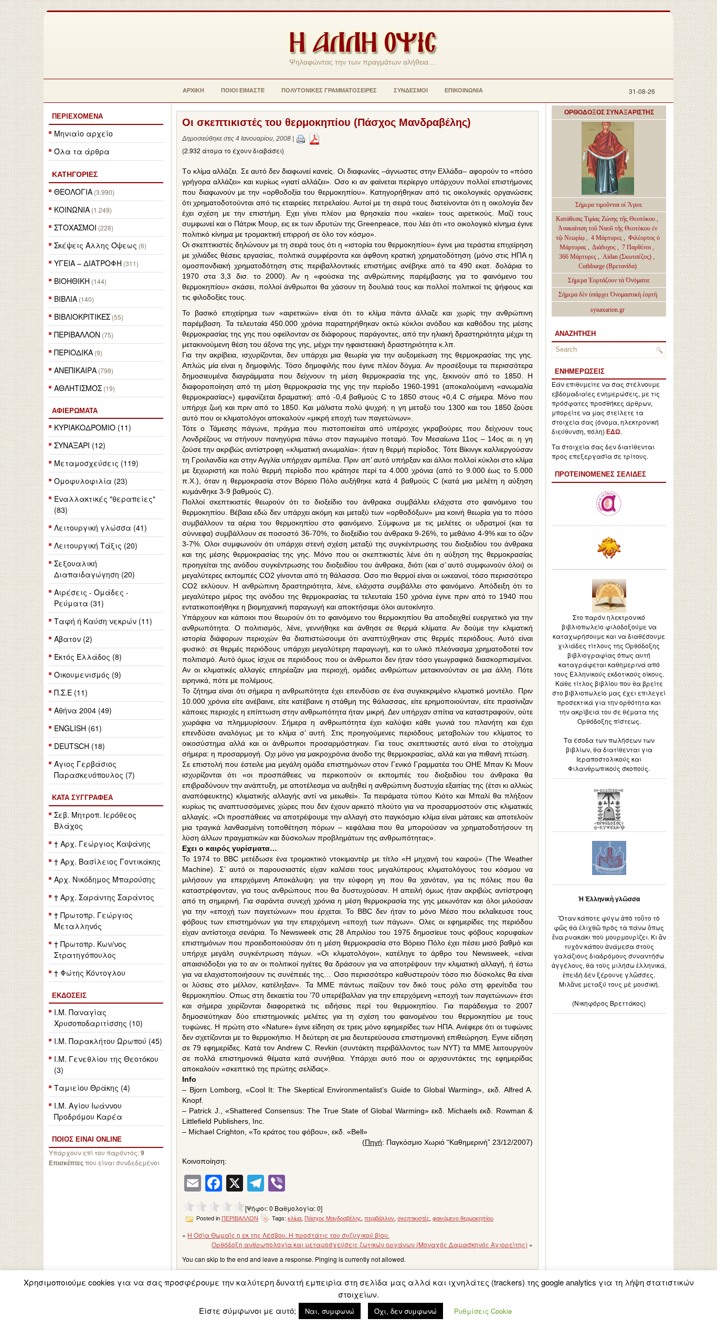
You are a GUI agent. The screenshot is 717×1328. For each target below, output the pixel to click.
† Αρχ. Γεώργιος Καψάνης (102, 843)
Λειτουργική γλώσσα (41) (100, 527)
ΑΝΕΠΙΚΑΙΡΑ (75, 370)
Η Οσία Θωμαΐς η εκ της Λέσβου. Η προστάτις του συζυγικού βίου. (288, 1234)
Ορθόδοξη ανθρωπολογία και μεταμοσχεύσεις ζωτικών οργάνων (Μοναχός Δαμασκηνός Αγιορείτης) (370, 1244)
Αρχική (193, 90)
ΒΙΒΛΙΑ (65, 298)
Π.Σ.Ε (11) (71, 692)
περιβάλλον (379, 1218)
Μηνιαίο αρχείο (83, 133)
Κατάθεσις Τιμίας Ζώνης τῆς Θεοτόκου (606, 219)
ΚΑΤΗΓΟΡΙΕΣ (75, 174)
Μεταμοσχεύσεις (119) (96, 463)
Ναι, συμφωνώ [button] (329, 1311)
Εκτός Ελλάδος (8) (88, 656)
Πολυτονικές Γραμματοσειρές (329, 90)
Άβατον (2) (73, 639)
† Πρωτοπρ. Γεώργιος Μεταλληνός (93, 920)
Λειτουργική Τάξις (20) (96, 545)
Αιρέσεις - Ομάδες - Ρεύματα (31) (91, 597)
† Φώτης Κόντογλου (89, 972)
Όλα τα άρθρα (82, 151)
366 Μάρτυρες (578, 256)
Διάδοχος (604, 247)
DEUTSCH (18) (79, 746)
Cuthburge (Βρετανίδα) (607, 266)
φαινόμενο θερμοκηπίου (463, 1218)
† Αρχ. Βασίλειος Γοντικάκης (107, 861)
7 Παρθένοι (636, 247)
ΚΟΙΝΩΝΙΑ (72, 209)
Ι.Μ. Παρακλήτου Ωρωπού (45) (108, 1041)
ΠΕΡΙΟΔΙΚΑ (73, 352)
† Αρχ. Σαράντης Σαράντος (104, 897)
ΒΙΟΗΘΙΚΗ (72, 281)
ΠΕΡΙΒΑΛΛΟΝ (77, 334)
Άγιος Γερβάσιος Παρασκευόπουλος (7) (94, 769)
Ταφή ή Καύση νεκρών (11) (103, 621)
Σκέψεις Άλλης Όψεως (95, 245)
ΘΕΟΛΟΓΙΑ (73, 191)
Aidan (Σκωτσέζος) (627, 256)
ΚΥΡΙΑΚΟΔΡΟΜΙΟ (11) (92, 427)
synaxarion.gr (608, 309)
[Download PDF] (314, 138)
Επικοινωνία (464, 90)
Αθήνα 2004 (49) (83, 710)
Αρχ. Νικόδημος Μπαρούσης (104, 879)
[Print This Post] (301, 138)
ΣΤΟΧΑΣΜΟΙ (75, 227)
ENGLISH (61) (78, 728)
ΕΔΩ (613, 432)
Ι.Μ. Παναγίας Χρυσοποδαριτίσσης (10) (98, 1017)
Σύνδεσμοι (411, 90)
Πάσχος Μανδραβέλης (332, 1218)
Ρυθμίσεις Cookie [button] (483, 1311)
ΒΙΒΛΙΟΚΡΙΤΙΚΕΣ (82, 316)
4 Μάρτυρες (607, 237)
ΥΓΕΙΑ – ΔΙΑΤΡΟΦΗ (88, 263)
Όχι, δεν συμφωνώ (405, 1311)
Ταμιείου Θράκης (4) (92, 1087)
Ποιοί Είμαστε (243, 90)
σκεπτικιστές (413, 1218)
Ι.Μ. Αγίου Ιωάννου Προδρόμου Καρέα (88, 1111)
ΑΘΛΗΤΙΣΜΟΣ (78, 388)
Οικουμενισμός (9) (87, 674)
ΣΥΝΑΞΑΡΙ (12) (80, 445)
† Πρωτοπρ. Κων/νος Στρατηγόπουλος (90, 949)
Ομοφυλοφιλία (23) (91, 481)
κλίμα (294, 1218)
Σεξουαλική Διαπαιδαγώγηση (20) (94, 568)
